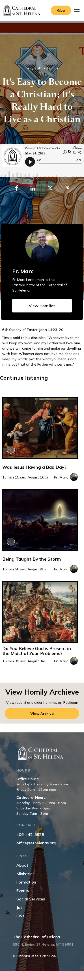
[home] (23, 10)
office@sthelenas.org (36, 842)
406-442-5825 (30, 834)
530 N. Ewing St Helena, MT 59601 (43, 944)
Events (22, 890)
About (22, 865)
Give (20, 915)
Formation (26, 882)
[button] (77, 10)
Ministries (25, 873)
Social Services (30, 899)
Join (20, 907)
